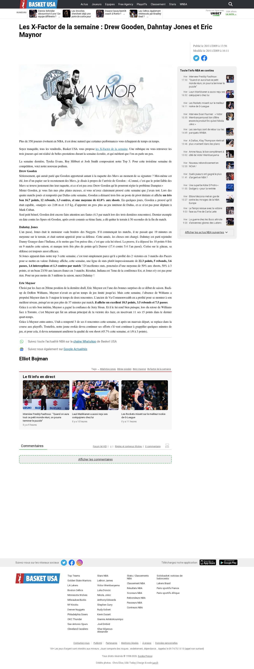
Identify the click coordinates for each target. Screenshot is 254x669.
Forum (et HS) (100, 446)
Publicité (98, 643)
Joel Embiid (103, 624)
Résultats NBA (134, 588)
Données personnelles (166, 643)
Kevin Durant (104, 614)
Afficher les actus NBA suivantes (204, 232)
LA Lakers (72, 585)
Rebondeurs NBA (136, 597)
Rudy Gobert (104, 609)
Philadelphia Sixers (77, 614)
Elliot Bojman (33, 358)
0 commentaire (152, 446)
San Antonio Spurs (77, 624)
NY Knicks (72, 604)
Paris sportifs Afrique (168, 593)
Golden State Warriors (79, 580)
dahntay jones (108, 369)
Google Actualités (75, 349)
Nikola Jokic (104, 595)
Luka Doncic (104, 590)
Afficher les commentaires (95, 459)
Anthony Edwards (106, 599)
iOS (208, 562)
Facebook (204, 58)
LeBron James (105, 580)
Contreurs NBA (135, 607)
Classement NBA (136, 583)
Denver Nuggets (76, 609)
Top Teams (73, 575)
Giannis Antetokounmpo (110, 619)
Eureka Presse (145, 656)
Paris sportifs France (168, 588)
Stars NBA (102, 575)
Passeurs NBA (134, 602)
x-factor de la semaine (160, 369)
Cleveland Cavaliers (77, 629)
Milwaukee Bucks (76, 599)
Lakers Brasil (164, 583)
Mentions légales (130, 643)
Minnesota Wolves (77, 595)
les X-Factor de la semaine (111, 149)
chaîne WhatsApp (84, 341)
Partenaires (111, 643)
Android (228, 562)
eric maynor (140, 369)
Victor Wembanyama (108, 585)
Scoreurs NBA (134, 593)
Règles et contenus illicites (128, 446)
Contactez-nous (81, 643)
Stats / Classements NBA (138, 577)
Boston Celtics (75, 590)
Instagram (79, 562)
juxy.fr (155, 663)
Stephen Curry (104, 604)
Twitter (196, 58)
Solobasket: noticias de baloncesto (169, 577)
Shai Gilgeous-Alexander (105, 630)
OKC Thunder (74, 619)
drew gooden (124, 369)
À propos (146, 643)
